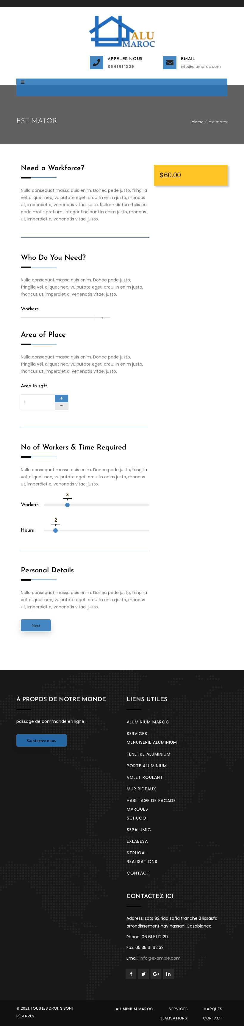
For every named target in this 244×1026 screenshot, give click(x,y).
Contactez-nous (41, 741)
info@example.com (160, 958)
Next (36, 626)
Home (197, 122)
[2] (55, 530)
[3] (67, 505)
